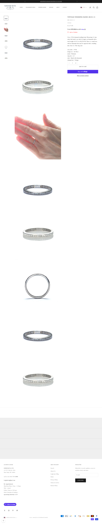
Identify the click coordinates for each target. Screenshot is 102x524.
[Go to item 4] (6, 35)
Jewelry (51, 7)
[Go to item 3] (6, 29)
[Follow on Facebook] (4, 510)
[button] (72, 32)
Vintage (69, 23)
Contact (65, 7)
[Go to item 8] (6, 58)
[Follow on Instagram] (9, 510)
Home (21, 7)
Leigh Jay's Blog (55, 474)
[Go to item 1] (6, 18)
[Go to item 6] (6, 47)
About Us (53, 471)
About (57, 7)
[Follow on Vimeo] (17, 510)
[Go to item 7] (6, 52)
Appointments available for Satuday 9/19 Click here (51, 1)
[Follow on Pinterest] (13, 510)
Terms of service (55, 483)
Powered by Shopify (43, 517)
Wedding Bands (42, 7)
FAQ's (52, 477)
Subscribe (81, 480)
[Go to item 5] (6, 41)
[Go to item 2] (6, 24)
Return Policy (54, 486)
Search (52, 468)
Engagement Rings (30, 7)
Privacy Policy (54, 480)
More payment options (83, 76)
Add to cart (83, 67)
